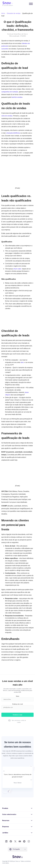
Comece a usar (17, 714)
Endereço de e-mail (17, 704)
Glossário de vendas (13, 13)
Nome (17, 696)
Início (3, 13)
